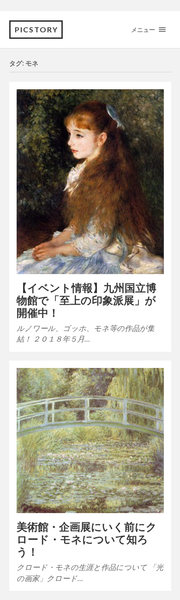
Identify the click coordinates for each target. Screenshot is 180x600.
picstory (36, 29)
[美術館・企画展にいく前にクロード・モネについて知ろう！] (90, 440)
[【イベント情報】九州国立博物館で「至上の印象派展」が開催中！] (90, 181)
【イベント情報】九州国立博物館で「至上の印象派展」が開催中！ (86, 300)
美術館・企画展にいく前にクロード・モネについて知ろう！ (87, 539)
